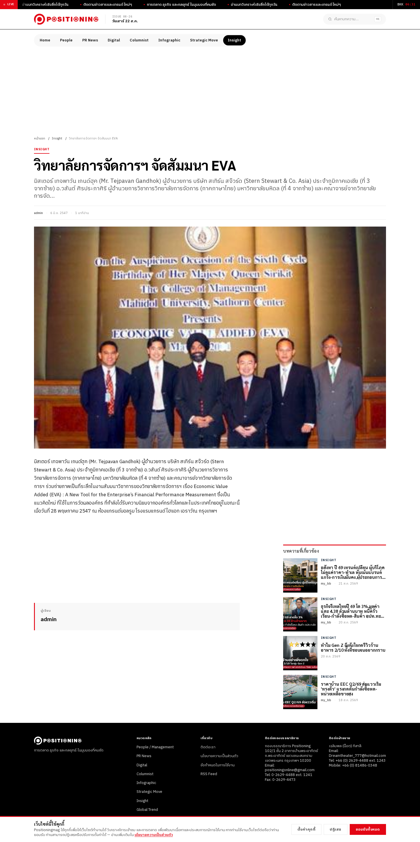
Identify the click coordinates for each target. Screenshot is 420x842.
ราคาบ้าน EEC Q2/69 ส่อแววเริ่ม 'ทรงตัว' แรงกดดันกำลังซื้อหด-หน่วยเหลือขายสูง (351, 688)
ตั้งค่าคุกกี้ (306, 829)
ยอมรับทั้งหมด (368, 829)
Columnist (139, 40)
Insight (234, 40)
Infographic (169, 40)
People (66, 40)
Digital (114, 40)
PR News (90, 40)
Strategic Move (204, 40)
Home (45, 40)
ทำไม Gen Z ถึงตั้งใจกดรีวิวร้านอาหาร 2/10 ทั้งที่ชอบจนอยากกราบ (353, 648)
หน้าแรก (39, 138)
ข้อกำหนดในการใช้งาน (218, 765)
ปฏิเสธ (335, 829)
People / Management (155, 747)
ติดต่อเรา (208, 747)
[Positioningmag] (66, 19)
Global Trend (147, 810)
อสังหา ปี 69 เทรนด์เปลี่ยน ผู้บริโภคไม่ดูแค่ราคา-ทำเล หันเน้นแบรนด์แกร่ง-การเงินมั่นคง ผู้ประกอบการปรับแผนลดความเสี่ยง (353, 572)
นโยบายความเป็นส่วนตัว (219, 756)
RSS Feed (209, 774)
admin (38, 213)
